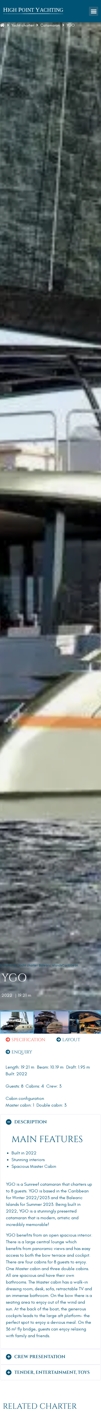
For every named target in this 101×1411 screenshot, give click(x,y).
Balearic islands (50, 965)
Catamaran (8, 965)
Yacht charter (22, 25)
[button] (93, 11)
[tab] (25, 1040)
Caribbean (70, 965)
